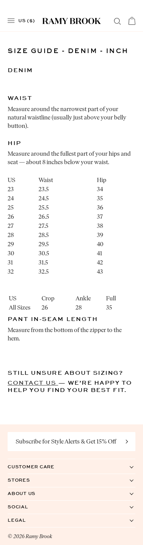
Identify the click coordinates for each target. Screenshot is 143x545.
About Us (29, 493)
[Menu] (11, 21)
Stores (27, 480)
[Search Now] (117, 21)
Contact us (33, 382)
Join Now (127, 441)
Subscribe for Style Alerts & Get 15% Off (66, 441)
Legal (25, 520)
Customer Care (39, 466)
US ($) (26, 20)
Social (26, 507)
